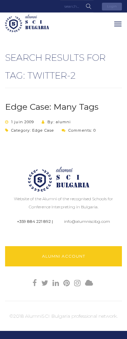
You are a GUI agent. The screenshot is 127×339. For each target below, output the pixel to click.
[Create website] (89, 283)
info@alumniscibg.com (87, 221)
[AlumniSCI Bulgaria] (30, 23)
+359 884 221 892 (34, 221)
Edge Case (43, 130)
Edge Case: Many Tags (52, 107)
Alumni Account (63, 256)
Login (112, 6)
